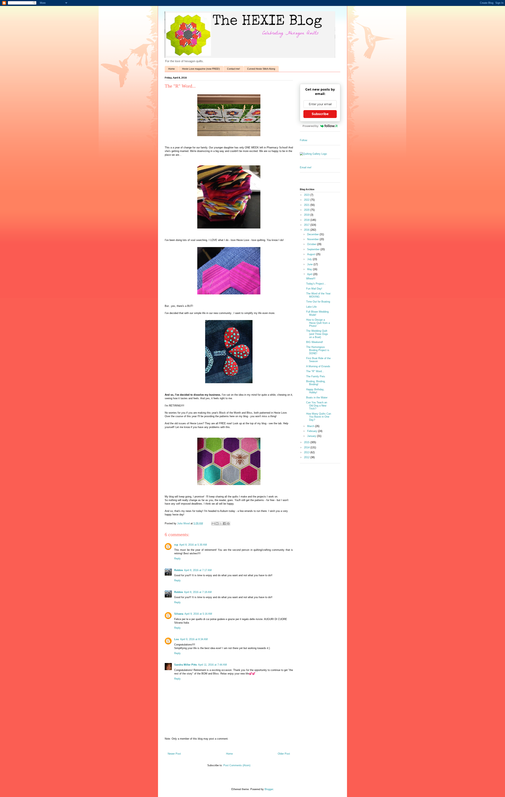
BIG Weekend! (314, 342)
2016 (307, 229)
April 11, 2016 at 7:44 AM (212, 664)
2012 (307, 457)
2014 (307, 447)
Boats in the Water (316, 397)
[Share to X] (221, 523)
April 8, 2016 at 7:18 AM (198, 592)
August (311, 254)
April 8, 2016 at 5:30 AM (193, 544)
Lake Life (311, 306)
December (313, 234)
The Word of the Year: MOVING (318, 295)
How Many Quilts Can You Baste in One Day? (318, 416)
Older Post (284, 753)
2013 (307, 452)
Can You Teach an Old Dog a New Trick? (316, 405)
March (311, 426)
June (310, 264)
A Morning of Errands (318, 366)
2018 (307, 219)
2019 (307, 214)
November (313, 239)
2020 (307, 209)
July (310, 259)
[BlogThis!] (217, 523)
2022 (307, 199)
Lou (176, 639)
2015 (307, 442)
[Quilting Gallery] (313, 153)
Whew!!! (310, 278)
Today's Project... (316, 283)
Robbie (178, 570)
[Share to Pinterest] (228, 523)
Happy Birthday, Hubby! (315, 391)
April (310, 274)
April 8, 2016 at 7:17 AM (198, 570)
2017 (307, 224)
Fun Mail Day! (314, 288)
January (312, 436)
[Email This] (213, 523)
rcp (176, 544)
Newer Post (174, 753)
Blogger (269, 789)
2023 (307, 194)
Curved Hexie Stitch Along (261, 68)
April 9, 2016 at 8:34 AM (194, 639)
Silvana (178, 613)
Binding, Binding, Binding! (315, 383)
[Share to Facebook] (224, 523)
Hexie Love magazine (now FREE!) (201, 68)
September (313, 249)
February (312, 431)
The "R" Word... (315, 371)
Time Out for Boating (318, 301)
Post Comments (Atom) (236, 765)
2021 (307, 204)
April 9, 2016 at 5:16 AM (198, 613)
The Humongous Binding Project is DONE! (317, 350)
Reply (177, 558)
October (312, 244)
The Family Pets (315, 376)
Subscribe (320, 114)
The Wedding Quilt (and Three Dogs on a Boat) (317, 333)
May (310, 269)
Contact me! (233, 68)
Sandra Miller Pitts (185, 664)
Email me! (305, 167)
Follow (303, 140)
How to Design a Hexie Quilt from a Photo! (318, 322)
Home (171, 68)
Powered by (310, 125)
